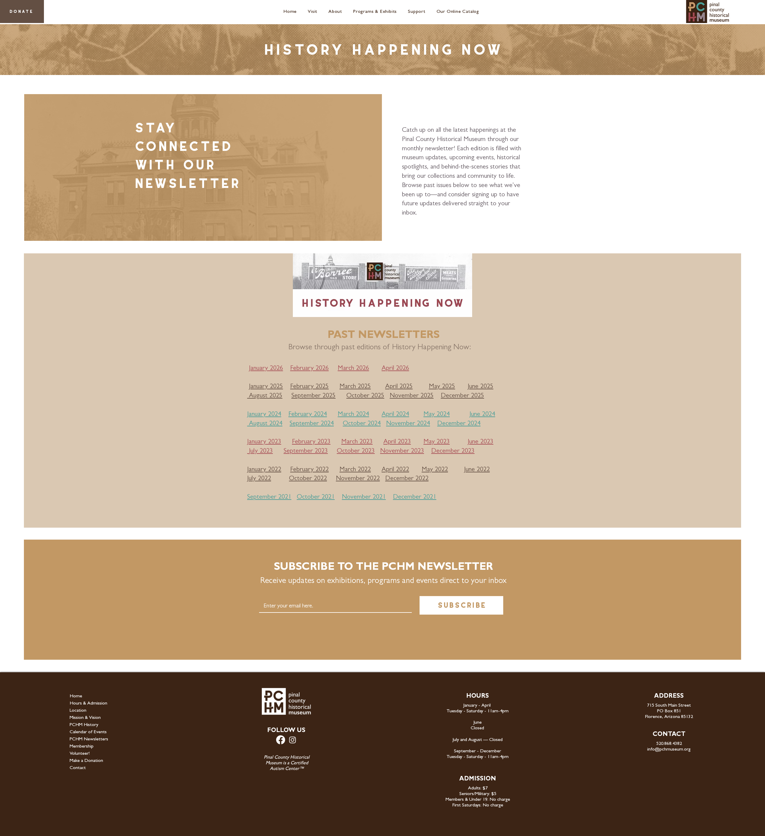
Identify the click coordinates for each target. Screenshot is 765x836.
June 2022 (477, 470)
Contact (78, 768)
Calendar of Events (88, 732)
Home (76, 696)
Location (78, 710)
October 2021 (316, 497)
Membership (82, 746)
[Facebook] (280, 739)
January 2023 (264, 442)
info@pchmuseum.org (669, 749)
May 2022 (435, 470)
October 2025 (365, 396)
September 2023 (306, 451)
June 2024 (482, 414)
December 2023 (453, 451)
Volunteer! (80, 753)
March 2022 (355, 470)
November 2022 (358, 479)
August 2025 (265, 396)
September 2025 (313, 396)
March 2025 (355, 387)
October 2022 (308, 479)
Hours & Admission (88, 703)
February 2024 (307, 414)
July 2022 (259, 479)
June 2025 (480, 387)
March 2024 (353, 414)
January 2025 (266, 387)
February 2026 (309, 368)
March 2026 (353, 368)
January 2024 (264, 414)
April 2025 (399, 387)
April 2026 (395, 368)
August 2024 (265, 424)
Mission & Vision (85, 718)
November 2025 (412, 396)
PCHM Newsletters (89, 739)
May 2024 (436, 414)
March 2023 (357, 442)
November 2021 (364, 497)
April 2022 (395, 470)
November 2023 (402, 451)
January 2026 (266, 368)
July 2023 (261, 451)
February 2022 (309, 470)
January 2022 (264, 470)
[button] (314, 12)
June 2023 (480, 442)
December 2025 (462, 396)
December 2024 (459, 424)
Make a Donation (86, 761)
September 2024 (312, 424)
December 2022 (407, 479)
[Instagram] (292, 739)
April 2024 (395, 414)
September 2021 (269, 497)
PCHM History (84, 725)
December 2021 (414, 497)
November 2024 (408, 424)
